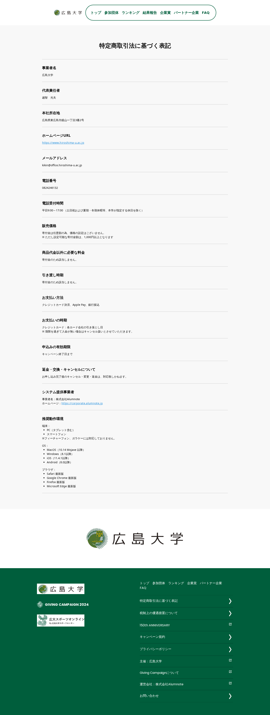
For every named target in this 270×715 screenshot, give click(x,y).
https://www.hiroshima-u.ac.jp (63, 142)
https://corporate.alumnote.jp (82, 403)
